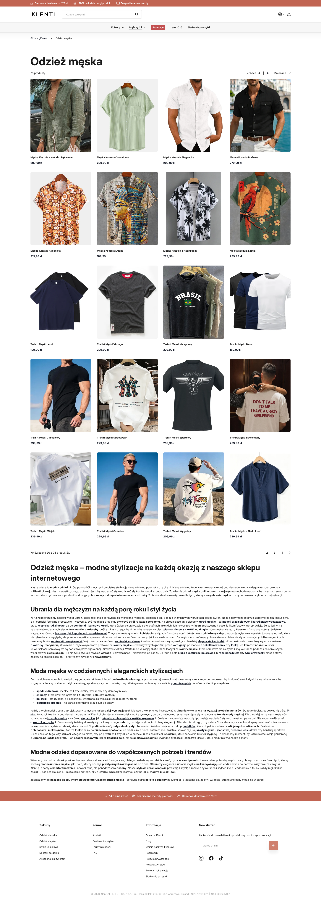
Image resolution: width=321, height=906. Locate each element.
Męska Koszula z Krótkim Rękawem (51, 157)
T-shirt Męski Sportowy (177, 437)
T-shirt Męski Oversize (110, 531)
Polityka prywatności (157, 858)
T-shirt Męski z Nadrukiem (245, 531)
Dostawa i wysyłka (103, 841)
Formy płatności (102, 846)
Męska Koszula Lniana (110, 250)
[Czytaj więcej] (281, 14)
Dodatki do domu (49, 852)
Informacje (153, 825)
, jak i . (81, 633)
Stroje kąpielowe (49, 846)
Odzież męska (47, 841)
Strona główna (38, 38)
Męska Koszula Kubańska (45, 250)
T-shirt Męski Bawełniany (245, 437)
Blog (148, 841)
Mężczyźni (135, 27)
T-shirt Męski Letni (41, 344)
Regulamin (152, 852)
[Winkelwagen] (289, 14)
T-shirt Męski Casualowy (45, 437)
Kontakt (97, 835)
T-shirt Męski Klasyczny (177, 344)
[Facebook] (211, 858)
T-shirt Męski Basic (241, 344)
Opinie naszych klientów (160, 846)
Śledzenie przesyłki (199, 27)
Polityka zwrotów (155, 864)
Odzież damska (48, 835)
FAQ (95, 852)
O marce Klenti (154, 835)
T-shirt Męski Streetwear (112, 437)
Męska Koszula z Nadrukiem (180, 250)
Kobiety (115, 27)
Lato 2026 (176, 27)
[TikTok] (221, 858)
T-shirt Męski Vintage (110, 344)
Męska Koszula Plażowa (244, 157)
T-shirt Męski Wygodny (177, 531)
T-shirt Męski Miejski (43, 531)
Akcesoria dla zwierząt (52, 858)
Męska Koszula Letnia (243, 250)
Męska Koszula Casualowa (113, 157)
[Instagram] (201, 858)
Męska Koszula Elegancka (178, 157)
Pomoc (98, 825)
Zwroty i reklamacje (157, 870)
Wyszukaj (137, 14)
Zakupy (44, 825)
